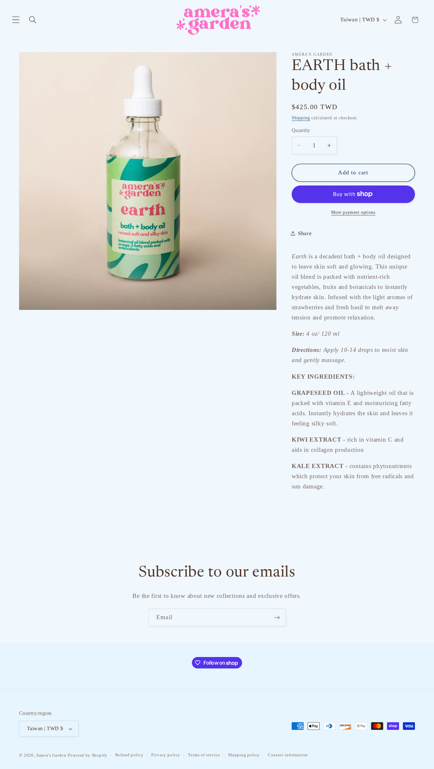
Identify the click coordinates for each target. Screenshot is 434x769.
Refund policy (129, 754)
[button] (16, 19)
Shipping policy (244, 754)
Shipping (301, 117)
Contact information (288, 754)
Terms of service (204, 754)
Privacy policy (165, 754)
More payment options (353, 212)
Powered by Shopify (87, 755)
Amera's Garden (51, 755)
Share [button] (305, 233)
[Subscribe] (276, 617)
